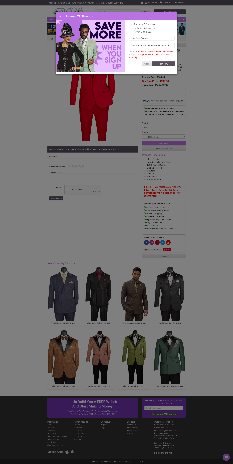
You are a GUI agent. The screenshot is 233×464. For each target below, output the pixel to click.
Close (146, 63)
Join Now (163, 63)
